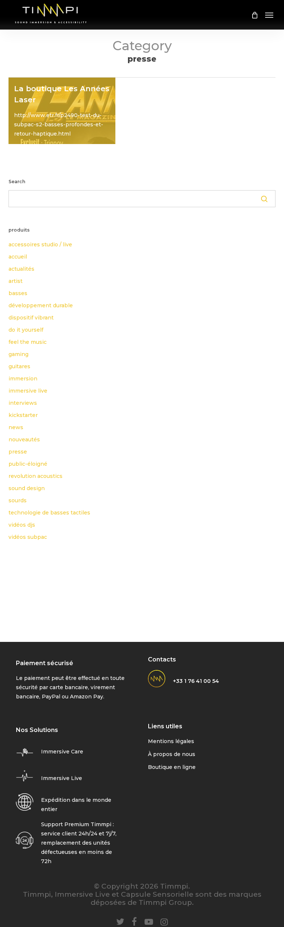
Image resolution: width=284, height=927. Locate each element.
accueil (18, 256)
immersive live (28, 390)
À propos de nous (171, 754)
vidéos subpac (28, 537)
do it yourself (26, 329)
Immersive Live (61, 778)
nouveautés (24, 439)
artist (16, 281)
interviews (23, 403)
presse (18, 451)
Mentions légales (171, 741)
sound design (27, 488)
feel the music (28, 342)
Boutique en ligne (172, 767)
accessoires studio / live (40, 244)
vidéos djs (22, 524)
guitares (19, 366)
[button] (269, 14)
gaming (18, 354)
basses (18, 293)
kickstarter (23, 415)
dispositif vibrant (31, 317)
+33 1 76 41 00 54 (196, 681)
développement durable (41, 305)
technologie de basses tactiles (49, 512)
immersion (23, 378)
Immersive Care (62, 751)
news (16, 427)
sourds (18, 500)
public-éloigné (28, 464)
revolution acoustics (35, 476)
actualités (21, 269)
